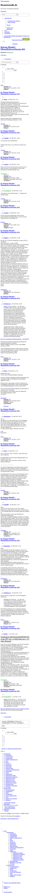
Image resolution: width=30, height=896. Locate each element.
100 (10, 291)
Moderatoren (10, 52)
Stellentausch (13, 851)
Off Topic (12, 864)
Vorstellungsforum (14, 866)
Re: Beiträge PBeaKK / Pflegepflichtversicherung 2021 (10, 93)
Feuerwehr (12, 842)
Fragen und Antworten (15, 872)
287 (10, 399)
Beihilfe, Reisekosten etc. (16, 838)
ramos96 (3, 123)
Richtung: (14, 722)
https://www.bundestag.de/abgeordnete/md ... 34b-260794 (15, 339)
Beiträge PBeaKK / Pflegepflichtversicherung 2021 (13, 48)
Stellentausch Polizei (18, 853)
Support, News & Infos (15, 875)
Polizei (11, 840)
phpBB (8, 813)
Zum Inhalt (3, 11)
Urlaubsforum (13, 870)
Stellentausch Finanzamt (19, 854)
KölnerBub (3, 530)
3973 (10, 176)
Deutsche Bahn (13, 846)
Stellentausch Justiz (17, 855)
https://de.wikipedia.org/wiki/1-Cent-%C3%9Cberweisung (15, 708)
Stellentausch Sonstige (18, 859)
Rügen (2, 619)
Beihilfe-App (7, 886)
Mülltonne (12, 876)
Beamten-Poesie (14, 861)
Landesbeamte (13, 836)
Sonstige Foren (10, 865)
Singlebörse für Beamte (15, 862)
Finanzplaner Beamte (17, 40)
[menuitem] (13, 21)
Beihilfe (6, 888)
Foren (5, 831)
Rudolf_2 (3, 222)
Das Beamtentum (8, 892)
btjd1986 (3, 490)
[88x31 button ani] (26, 40)
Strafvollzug (13, 844)
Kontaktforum (13, 868)
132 (10, 223)
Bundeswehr (13, 843)
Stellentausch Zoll (17, 857)
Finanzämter (13, 848)
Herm (2, 85)
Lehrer (11, 850)
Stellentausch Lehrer (18, 858)
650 (10, 86)
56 (9, 125)
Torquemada (4, 173)
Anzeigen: (4, 721)
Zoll (11, 839)
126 (10, 531)
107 (10, 151)
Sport (11, 873)
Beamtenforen (10, 832)
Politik (11, 869)
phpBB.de (17, 816)
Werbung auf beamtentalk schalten (12, 882)
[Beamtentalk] (5, 1)
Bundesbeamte (13, 835)
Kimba (5, 699)
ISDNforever (4, 289)
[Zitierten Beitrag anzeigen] (17, 306)
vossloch (3, 150)
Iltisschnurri (3, 398)
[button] (4, 67)
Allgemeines (13, 833)
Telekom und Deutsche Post (16, 847)
